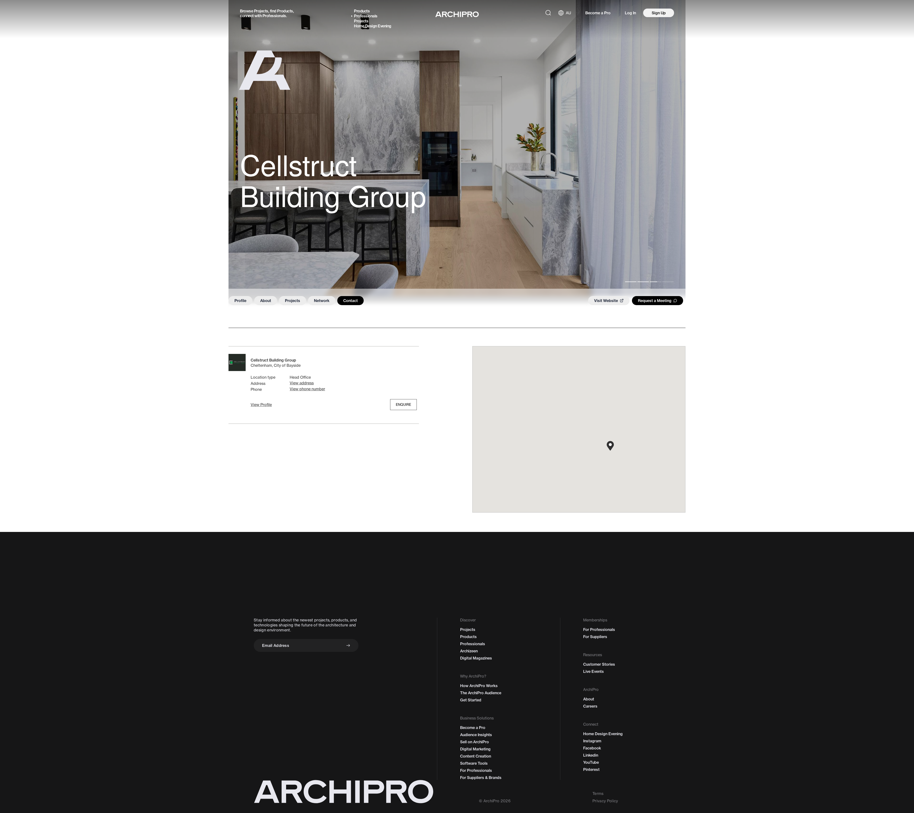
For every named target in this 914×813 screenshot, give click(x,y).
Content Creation (475, 756)
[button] (261, 404)
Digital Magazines (476, 658)
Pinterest (591, 769)
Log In (630, 12)
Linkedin (590, 755)
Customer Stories (599, 664)
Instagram (592, 741)
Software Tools (474, 763)
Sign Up (659, 12)
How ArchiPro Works (479, 685)
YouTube (591, 762)
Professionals (274, 15)
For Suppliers (595, 636)
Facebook (592, 748)
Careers (590, 706)
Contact (350, 300)
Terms (598, 793)
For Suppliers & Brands (481, 777)
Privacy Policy (605, 800)
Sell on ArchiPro (474, 741)
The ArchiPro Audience (480, 692)
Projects (261, 11)
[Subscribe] (348, 645)
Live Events (593, 671)
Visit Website (606, 300)
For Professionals (476, 770)
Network (321, 300)
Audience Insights (476, 734)
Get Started (470, 700)
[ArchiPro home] (457, 14)
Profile (240, 300)
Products (285, 11)
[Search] (548, 13)
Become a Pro (598, 12)
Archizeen (469, 651)
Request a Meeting (654, 300)
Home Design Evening (372, 26)
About (265, 300)
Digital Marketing (475, 749)
